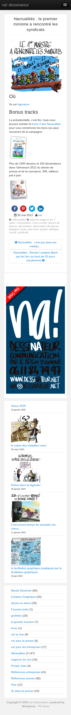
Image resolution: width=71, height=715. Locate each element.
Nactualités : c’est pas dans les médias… (36, 244)
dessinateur (25, 226)
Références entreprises (25, 672)
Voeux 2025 (18, 405)
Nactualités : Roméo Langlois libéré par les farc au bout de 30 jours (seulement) (35, 256)
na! (40, 215)
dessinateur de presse (45, 226)
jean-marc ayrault (37, 229)
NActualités (19, 219)
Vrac (14, 684)
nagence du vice (21, 659)
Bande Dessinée (21, 590)
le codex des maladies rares (28, 445)
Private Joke (18, 665)
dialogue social (17, 229)
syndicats (22, 232)
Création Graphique (23, 596)
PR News (43, 706)
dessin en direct (21, 603)
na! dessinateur (15, 5)
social (12, 232)
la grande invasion (22, 621)
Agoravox (23, 104)
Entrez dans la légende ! (26, 485)
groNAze (16, 615)
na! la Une (17, 634)
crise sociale (39, 223)
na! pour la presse (22, 640)
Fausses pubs (20, 609)
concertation (24, 223)
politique (53, 229)
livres (14, 628)
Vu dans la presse (22, 690)
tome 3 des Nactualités (46, 123)
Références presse (23, 678)
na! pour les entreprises (26, 647)
